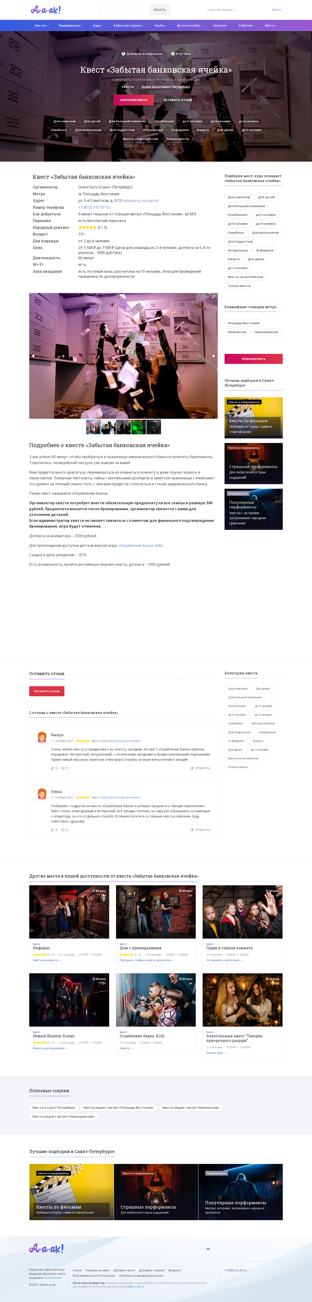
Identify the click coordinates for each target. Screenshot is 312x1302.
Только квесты (177, 139)
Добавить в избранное (144, 54)
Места (270, 25)
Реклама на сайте (97, 1270)
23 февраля (180, 130)
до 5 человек (192, 121)
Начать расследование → (50, 1048)
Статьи (77, 1270)
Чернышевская (266, 332)
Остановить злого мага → (224, 960)
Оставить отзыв (177, 100)
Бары (97, 25)
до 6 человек (220, 121)
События (246, 25)
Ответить (202, 768)
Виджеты (175, 1270)
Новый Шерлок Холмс (54, 1035)
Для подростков (122, 130)
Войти (276, 10)
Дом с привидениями (140, 947)
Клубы (160, 25)
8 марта (203, 130)
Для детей (92, 121)
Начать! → (127, 1048)
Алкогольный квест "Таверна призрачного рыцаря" (234, 1038)
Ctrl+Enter (52, 1278)
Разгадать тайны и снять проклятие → (147, 960)
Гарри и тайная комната (229, 947)
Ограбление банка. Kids (142, 1035)
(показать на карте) (141, 200)
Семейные (58, 130)
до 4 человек (249, 121)
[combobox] (124, 10)
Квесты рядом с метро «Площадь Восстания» (118, 1107)
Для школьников (88, 130)
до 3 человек (252, 130)
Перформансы (70, 25)
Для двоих (225, 130)
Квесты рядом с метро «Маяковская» (190, 1107)
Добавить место (124, 1270)
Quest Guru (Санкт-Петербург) (166, 87)
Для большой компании (127, 121)
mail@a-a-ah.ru (134, 1287)
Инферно (41, 947)
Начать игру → (216, 1053)
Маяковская (237, 332)
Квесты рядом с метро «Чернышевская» (63, 1116)
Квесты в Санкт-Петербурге (53, 1107)
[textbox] (124, 6)
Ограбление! (164, 121)
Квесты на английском (140, 139)
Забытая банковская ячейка (120, 741)
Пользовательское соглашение (94, 1276)
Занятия (220, 25)
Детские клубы (189, 25)
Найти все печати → (47, 960)
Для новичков (64, 121)
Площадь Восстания (243, 323)
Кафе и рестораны (128, 25)
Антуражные (153, 130)
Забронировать (134, 100)
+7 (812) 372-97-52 (94, 207)
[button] (213, 296)
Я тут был (183, 54)
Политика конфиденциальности (141, 1276)
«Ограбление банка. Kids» (141, 545)
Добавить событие (152, 1270)
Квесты (41, 25)
